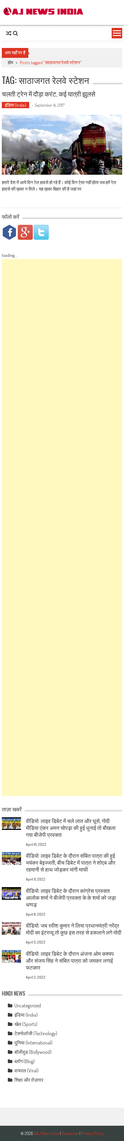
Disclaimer (70, 1133)
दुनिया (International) (33, 1043)
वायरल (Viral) (26, 1071)
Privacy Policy (92, 1133)
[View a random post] (8, 33)
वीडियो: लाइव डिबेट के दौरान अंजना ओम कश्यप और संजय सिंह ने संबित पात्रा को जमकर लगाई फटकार (70, 960)
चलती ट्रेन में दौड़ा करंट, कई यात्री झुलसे (48, 93)
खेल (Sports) (25, 1024)
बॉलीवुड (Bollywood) (32, 1052)
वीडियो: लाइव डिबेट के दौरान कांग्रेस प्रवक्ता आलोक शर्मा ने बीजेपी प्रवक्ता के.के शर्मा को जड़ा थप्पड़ (71, 897)
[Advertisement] (62, 527)
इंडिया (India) (15, 105)
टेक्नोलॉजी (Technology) (35, 1033)
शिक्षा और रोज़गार (28, 1080)
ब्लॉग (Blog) (24, 1061)
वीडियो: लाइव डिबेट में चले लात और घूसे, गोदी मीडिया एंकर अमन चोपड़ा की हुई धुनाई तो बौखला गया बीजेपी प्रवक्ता (71, 828)
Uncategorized (27, 1006)
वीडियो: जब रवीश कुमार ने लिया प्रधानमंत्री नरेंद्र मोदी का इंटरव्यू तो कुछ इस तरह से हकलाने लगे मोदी (73, 929)
